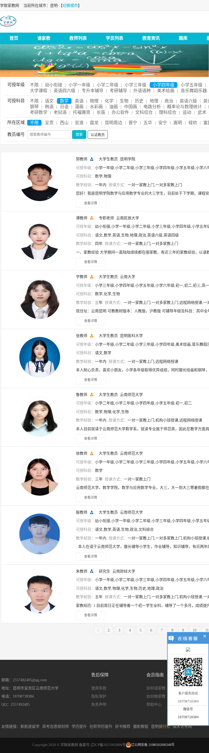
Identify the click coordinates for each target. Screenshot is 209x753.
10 (194, 630)
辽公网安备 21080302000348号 (152, 745)
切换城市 (70, 6)
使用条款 (98, 688)
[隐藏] (205, 637)
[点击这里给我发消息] (188, 650)
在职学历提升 (101, 726)
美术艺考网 (182, 726)
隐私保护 (98, 696)
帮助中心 (154, 704)
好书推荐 (122, 726)
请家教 (43, 38)
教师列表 (78, 38)
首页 (14, 38)
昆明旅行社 (160, 726)
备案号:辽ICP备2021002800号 (102, 745)
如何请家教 (155, 688)
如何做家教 (155, 696)
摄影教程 (140, 726)
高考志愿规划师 (55, 726)
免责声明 (98, 704)
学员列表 (114, 38)
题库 (183, 38)
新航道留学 (29, 726)
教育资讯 (151, 38)
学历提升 (79, 726)
